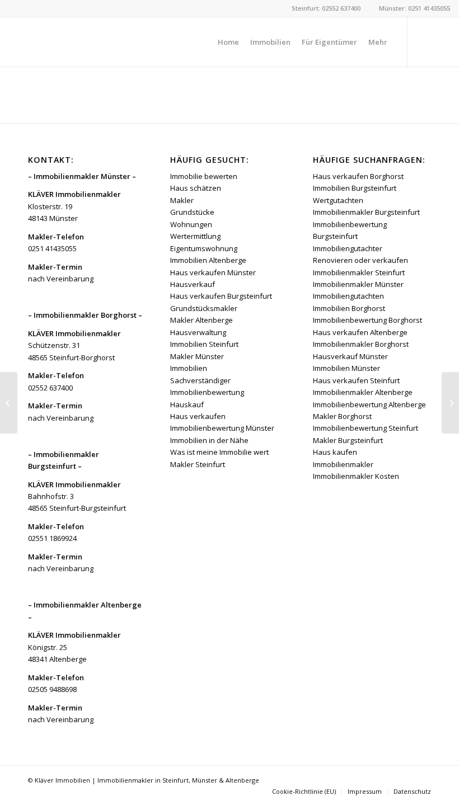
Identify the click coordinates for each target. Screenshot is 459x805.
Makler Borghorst (342, 416)
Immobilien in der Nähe (209, 440)
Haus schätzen (195, 188)
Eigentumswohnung (203, 248)
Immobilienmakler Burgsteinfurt (366, 212)
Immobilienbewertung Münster (222, 428)
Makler (182, 200)
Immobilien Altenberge (208, 260)
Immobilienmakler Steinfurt (359, 272)
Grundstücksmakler (203, 308)
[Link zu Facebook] (424, 41)
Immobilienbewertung (207, 392)
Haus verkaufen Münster (213, 272)
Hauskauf (187, 404)
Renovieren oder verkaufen (360, 260)
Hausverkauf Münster (350, 356)
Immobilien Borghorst (349, 308)
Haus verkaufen (198, 416)
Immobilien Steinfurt (204, 344)
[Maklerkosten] (8, 403)
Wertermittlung (195, 236)
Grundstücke (192, 212)
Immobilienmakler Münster (358, 284)
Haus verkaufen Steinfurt (356, 380)
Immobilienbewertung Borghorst (367, 320)
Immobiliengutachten (348, 296)
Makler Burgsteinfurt (348, 440)
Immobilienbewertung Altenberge (369, 404)
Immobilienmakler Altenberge (363, 392)
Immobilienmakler (343, 464)
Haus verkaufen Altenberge (360, 332)
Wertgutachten (338, 200)
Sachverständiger (200, 380)
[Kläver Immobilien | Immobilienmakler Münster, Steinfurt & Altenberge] (93, 42)
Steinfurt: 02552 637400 (326, 8)
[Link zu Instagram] (441, 41)
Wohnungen (191, 224)
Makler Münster (197, 356)
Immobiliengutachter (347, 248)
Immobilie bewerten (203, 176)
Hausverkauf (192, 284)
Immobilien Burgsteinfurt (354, 188)
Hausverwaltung (198, 332)
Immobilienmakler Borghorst (361, 344)
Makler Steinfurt (197, 464)
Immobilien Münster (346, 368)
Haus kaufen (335, 452)
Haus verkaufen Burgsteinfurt (221, 296)
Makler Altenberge (201, 320)
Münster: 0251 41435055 (414, 8)
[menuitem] (228, 42)
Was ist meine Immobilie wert (219, 452)
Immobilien (188, 368)
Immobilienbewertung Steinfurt (365, 428)
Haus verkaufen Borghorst (358, 176)
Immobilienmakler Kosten (356, 476)
